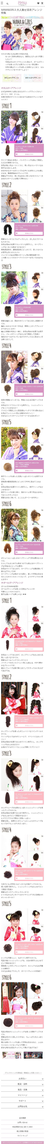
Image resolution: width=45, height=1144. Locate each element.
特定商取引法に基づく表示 (22, 1127)
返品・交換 (22, 1089)
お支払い (22, 1078)
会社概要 (22, 1118)
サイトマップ (22, 1135)
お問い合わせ (22, 1122)
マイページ (22, 1095)
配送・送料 (22, 1084)
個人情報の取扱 (22, 1131)
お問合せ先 (22, 1106)
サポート (22, 1100)
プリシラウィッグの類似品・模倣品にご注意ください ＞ (22, 1073)
